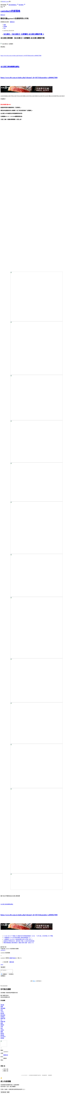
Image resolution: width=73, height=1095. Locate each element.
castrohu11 (3, 950)
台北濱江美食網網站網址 (10, 67)
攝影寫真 (11, 962)
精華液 (2, 1024)
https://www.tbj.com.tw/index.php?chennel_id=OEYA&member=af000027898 (21, 55)
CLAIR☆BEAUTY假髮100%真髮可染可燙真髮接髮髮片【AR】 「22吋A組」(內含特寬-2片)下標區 (28, 936)
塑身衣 (2, 1033)
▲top (2, 964)
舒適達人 (3, 1016)
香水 (2, 1028)
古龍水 (2, 1030)
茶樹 (2, 1026)
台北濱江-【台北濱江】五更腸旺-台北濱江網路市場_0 (23, 34)
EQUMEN (3, 1036)
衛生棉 (2, 1013)
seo (1, 1019)
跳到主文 (3, 15)
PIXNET (25, 1075)
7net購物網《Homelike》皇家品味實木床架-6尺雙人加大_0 (17, 939)
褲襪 (2, 1006)
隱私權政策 (44, 1075)
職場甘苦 (12, 22)
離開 (8, 1092)
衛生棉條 (3, 1015)
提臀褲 (2, 1038)
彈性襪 (2, 1005)
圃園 (2, 1031)
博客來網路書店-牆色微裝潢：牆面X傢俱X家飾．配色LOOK (18, 942)
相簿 (4, 24)
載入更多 (3, 967)
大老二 (2, 1011)
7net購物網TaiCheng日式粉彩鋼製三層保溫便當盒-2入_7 (17, 937)
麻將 (2, 1010)
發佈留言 (3, 975)
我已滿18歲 (3, 1092)
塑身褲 (2, 1035)
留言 (14, 958)
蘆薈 (2, 1023)
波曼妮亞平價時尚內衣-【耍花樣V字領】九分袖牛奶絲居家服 (18, 941)
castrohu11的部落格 (10, 11)
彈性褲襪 (3, 1008)
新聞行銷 (3, 1021)
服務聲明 (50, 1075)
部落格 (5, 26)
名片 (4, 28)
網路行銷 (3, 1018)
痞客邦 (11, 958)
